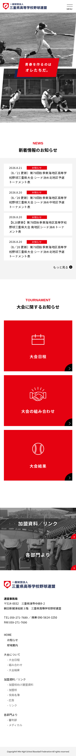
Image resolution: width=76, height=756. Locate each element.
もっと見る (60, 267)
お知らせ (12, 640)
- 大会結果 (13, 670)
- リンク (12, 705)
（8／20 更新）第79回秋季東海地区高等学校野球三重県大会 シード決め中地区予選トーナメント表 (38, 202)
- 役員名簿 (13, 695)
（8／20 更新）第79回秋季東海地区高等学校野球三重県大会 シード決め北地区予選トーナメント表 (38, 251)
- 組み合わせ (14, 665)
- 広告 (10, 700)
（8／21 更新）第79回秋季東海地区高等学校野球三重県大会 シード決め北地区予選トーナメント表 (38, 177)
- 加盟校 (12, 690)
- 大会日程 (13, 660)
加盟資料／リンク (15, 679)
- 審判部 (12, 720)
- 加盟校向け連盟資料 (20, 685)
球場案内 (12, 645)
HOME (8, 635)
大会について (12, 654)
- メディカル (14, 725)
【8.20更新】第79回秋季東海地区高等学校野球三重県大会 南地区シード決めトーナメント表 (38, 226)
